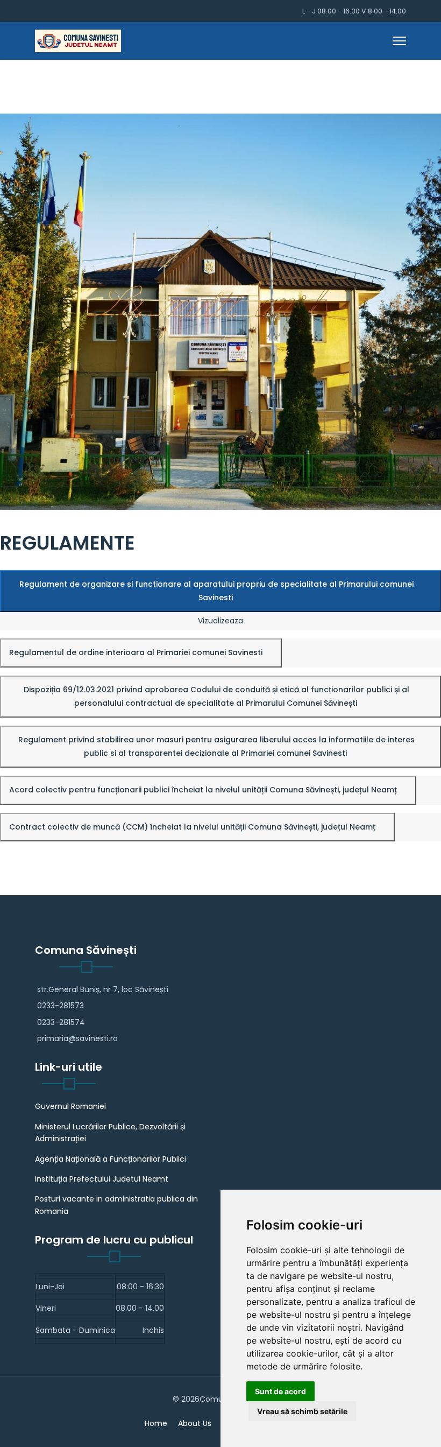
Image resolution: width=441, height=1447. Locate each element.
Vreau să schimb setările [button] (302, 1411)
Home (156, 1423)
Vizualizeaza (220, 620)
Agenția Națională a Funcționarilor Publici (110, 1159)
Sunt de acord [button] (280, 1391)
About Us (194, 1423)
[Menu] (399, 41)
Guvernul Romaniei (70, 1106)
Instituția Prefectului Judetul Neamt (101, 1179)
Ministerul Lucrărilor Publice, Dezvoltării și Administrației (110, 1132)
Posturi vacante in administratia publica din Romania (116, 1204)
